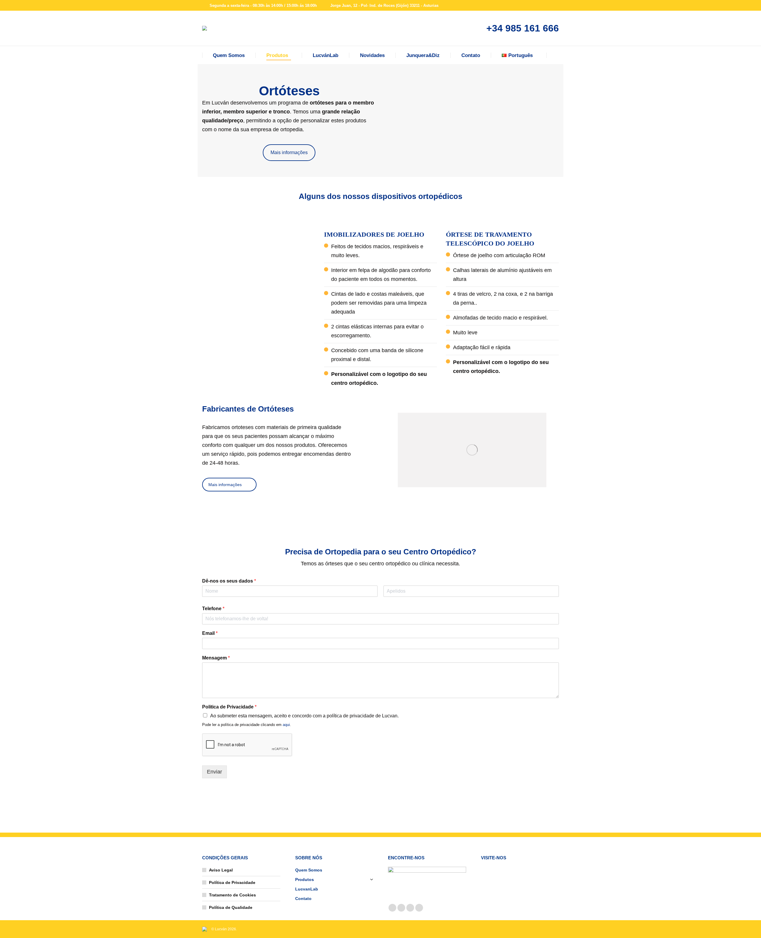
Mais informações (289, 152)
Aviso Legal (221, 870)
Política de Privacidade (232, 882)
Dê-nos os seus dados (229, 580)
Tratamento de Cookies (232, 895)
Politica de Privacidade (229, 706)
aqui (286, 724)
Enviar (214, 772)
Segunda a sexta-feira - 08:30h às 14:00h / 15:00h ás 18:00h (263, 5)
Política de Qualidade (230, 907)
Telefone (213, 608)
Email (210, 633)
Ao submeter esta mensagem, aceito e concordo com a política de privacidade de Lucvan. (304, 715)
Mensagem (216, 657)
